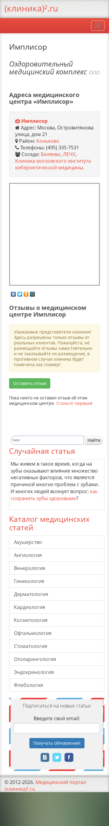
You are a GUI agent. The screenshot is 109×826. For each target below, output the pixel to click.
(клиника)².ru (31, 8)
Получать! (57, 743)
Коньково (47, 141)
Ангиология (28, 555)
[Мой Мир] (32, 292)
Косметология (31, 620)
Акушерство (28, 542)
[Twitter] (20, 292)
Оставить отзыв (29, 383)
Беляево (51, 154)
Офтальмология (32, 633)
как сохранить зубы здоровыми (54, 495)
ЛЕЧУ (69, 154)
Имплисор (34, 121)
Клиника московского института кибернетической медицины (53, 164)
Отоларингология (35, 659)
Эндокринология (34, 672)
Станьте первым (73, 403)
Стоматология (30, 646)
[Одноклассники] (26, 292)
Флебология (28, 685)
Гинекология (29, 581)
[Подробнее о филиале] (17, 121)
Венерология (29, 568)
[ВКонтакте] (13, 292)
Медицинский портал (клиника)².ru (45, 785)
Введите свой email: (57, 718)
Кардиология (29, 607)
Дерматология (31, 594)
